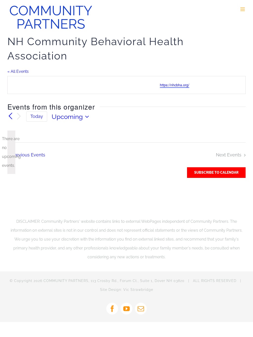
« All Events (18, 71)
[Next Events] (19, 116)
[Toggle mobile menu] (243, 9)
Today (36, 116)
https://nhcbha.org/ (174, 84)
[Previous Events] (10, 116)
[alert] (11, 152)
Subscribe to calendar (216, 172)
